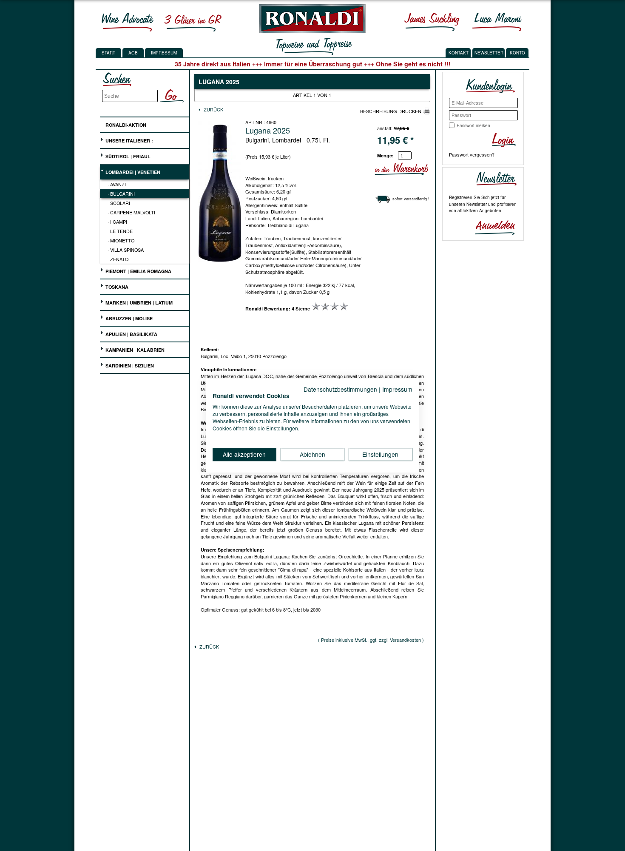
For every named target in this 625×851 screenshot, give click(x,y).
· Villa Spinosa (126, 249)
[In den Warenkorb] (427, 169)
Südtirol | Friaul (127, 156)
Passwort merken (473, 125)
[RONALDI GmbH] (310, 31)
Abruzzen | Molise (128, 318)
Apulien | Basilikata (130, 334)
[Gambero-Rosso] (192, 22)
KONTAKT (459, 53)
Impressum (164, 53)
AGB (133, 53)
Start (108, 53)
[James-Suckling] (432, 22)
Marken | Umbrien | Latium (138, 302)
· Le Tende (120, 231)
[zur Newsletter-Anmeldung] (491, 226)
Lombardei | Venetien (132, 172)
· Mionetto (121, 240)
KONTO (517, 53)
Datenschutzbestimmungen (340, 389)
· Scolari (119, 202)
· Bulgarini (121, 193)
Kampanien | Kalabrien (134, 350)
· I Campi (117, 221)
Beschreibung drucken (390, 111)
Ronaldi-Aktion (125, 125)
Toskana (116, 287)
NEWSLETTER (488, 53)
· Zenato (118, 259)
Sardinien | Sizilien (129, 365)
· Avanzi (117, 184)
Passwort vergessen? (471, 154)
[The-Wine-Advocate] (127, 22)
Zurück (212, 109)
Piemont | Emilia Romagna (137, 271)
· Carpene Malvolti (131, 212)
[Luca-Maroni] (497, 22)
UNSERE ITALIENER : (128, 140)
